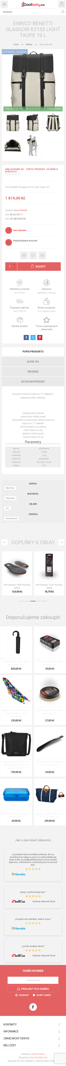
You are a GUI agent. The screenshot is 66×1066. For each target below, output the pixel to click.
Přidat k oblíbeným (33, 255)
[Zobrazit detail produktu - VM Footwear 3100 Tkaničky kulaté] (17, 566)
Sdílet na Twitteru (33, 337)
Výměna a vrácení (19, 286)
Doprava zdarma (19, 305)
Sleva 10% (33, 361)
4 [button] (38, 601)
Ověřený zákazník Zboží (43, 901)
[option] (17, 574)
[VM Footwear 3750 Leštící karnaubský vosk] (50, 691)
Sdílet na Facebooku (26, 337)
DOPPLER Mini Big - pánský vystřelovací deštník (16, 663)
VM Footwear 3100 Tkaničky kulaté (16, 586)
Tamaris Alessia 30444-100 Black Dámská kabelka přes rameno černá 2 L (16, 765)
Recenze (33, 371)
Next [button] (61, 542)
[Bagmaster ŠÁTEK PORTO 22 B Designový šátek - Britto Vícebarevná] (16, 691)
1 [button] (21, 601)
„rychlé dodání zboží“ (33, 946)
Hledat (62, 11)
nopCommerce (38, 1054)
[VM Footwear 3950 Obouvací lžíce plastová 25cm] (50, 743)
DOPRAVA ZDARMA (15, 51)
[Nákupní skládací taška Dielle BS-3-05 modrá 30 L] (50, 794)
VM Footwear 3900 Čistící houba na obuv (49, 663)
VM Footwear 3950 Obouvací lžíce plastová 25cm (50, 763)
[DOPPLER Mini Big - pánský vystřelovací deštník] (16, 642)
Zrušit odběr (43, 995)
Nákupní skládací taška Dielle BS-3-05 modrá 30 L (49, 815)
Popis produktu (33, 351)
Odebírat (24, 995)
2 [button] (27, 601)
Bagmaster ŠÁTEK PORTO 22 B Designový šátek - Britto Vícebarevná (16, 713)
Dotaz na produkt (33, 381)
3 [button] (33, 601)
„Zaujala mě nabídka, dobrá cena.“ (33, 919)
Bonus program (46, 305)
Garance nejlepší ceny (24, 255)
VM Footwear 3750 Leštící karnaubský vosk (49, 712)
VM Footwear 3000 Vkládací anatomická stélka (49, 586)
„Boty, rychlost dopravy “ (33, 892)
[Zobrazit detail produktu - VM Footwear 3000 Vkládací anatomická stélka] (49, 566)
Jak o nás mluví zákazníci (33, 840)
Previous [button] (5, 542)
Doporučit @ (42, 255)
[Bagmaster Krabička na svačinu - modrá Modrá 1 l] (16, 794)
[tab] (33, 351)
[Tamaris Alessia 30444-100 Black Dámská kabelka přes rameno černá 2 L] (16, 743)
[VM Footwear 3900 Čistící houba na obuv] (50, 642)
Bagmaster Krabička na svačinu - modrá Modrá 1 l (16, 815)
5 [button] (44, 601)
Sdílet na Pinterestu (39, 337)
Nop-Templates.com (39, 1057)
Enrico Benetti (20, 210)
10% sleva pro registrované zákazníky (33, 109)
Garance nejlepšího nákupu (46, 286)
